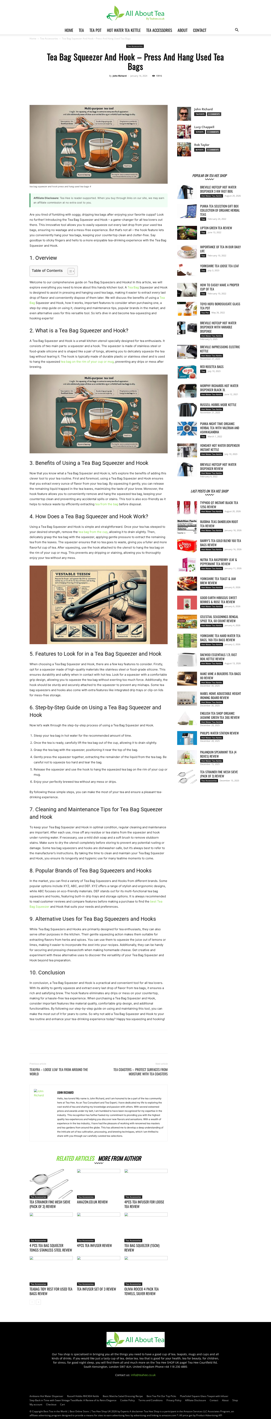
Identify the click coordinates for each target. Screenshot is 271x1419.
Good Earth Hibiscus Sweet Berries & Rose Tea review (218, 599)
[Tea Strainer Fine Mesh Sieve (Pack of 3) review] (51, 1184)
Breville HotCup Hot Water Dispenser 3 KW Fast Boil (218, 189)
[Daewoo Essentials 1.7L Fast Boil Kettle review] (187, 660)
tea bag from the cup (93, 532)
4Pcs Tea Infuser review (94, 1245)
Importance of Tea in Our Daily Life (220, 248)
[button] (236, 30)
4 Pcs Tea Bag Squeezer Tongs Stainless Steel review (51, 1248)
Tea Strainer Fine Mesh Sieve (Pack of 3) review (50, 1204)
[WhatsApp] (156, 92)
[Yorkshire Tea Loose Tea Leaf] (187, 271)
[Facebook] (129, 92)
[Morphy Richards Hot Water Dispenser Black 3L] (187, 391)
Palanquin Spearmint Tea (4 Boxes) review (218, 754)
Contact (199, 30)
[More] (166, 92)
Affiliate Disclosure (195, 1400)
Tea (81, 30)
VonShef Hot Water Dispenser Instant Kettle (220, 447)
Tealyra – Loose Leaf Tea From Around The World (59, 1071)
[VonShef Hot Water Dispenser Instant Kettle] (187, 450)
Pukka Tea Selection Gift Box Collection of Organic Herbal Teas (220, 210)
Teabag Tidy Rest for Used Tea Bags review (51, 1291)
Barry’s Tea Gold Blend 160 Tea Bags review (220, 542)
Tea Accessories (159, 30)
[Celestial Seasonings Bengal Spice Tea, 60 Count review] (187, 622)
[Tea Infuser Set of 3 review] (98, 1271)
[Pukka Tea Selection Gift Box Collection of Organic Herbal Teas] (187, 211)
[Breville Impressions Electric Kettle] (187, 352)
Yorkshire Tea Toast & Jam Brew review (218, 580)
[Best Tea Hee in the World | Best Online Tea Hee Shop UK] (135, 13)
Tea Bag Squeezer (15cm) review (142, 1248)
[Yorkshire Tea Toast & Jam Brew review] (187, 584)
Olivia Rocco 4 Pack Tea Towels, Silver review (141, 1291)
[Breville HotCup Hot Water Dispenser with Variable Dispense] (187, 328)
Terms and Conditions (150, 1400)
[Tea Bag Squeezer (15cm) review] (146, 1227)
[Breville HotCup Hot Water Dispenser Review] (187, 469)
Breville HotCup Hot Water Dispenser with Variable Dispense (218, 327)
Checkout (51, 1404)
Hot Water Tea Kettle (124, 30)
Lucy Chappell (204, 127)
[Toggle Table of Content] (69, 271)
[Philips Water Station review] (187, 738)
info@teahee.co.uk (143, 1375)
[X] (138, 92)
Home (69, 30)
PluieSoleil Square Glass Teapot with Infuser (204, 1396)
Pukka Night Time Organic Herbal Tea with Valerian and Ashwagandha (219, 427)
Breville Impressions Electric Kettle (220, 348)
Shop (235, 1400)
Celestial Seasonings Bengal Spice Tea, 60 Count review (219, 618)
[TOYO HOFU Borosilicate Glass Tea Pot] (187, 309)
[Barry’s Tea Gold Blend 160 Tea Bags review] (187, 546)
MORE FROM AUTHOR (119, 1157)
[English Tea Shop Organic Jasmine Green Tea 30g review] (187, 718)
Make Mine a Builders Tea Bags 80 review (220, 675)
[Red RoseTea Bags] (187, 372)
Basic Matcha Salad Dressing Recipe (123, 1396)
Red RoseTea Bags (212, 366)
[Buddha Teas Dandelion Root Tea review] (187, 527)
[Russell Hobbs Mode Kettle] (187, 410)
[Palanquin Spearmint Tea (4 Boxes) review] (187, 757)
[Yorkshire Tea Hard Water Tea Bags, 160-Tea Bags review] (187, 641)
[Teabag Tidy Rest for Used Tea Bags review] (51, 1271)
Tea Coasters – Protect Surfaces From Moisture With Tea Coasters (140, 1071)
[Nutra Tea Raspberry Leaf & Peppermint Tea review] (187, 565)
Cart (62, 1404)
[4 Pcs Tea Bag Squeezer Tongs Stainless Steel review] (51, 1227)
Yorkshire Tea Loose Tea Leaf (219, 265)
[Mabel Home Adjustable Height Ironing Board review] (187, 698)
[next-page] (38, 1302)
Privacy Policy (173, 1400)
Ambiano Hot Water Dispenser (46, 1396)
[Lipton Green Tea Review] (187, 233)
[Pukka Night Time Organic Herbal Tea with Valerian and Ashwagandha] (187, 429)
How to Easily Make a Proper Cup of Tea (219, 286)
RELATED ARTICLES (75, 1157)
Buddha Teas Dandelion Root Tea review (219, 523)
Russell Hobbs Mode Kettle (218, 404)
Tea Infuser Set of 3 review (96, 1289)
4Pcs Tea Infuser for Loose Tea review (144, 1204)
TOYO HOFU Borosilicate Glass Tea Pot (220, 305)
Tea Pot (95, 30)
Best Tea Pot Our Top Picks (161, 1396)
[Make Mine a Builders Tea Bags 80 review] (187, 679)
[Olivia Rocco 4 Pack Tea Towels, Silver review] (146, 1271)
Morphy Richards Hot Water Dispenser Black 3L (219, 387)
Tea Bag (133, 287)
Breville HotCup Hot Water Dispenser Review (218, 466)
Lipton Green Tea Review (216, 227)
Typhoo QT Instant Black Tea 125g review (219, 504)
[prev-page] (32, 1302)
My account (36, 1404)
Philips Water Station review (219, 733)
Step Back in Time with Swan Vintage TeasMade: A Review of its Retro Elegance (73, 1400)
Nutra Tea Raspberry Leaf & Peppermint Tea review (218, 561)
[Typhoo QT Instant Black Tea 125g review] (187, 508)
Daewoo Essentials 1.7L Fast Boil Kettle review (218, 656)
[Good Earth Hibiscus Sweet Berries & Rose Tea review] (187, 603)
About (182, 30)
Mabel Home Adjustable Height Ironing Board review (220, 695)
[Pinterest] (147, 92)
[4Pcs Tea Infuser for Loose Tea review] (146, 1184)
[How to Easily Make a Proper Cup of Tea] (187, 290)
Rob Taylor (201, 145)
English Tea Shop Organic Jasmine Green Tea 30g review (220, 715)
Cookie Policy (127, 1400)
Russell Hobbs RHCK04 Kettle (83, 1396)
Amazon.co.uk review (92, 1201)
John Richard (120, 75)
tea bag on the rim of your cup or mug (87, 361)
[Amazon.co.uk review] (98, 1184)
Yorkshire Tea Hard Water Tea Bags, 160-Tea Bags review (220, 637)
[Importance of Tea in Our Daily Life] (187, 252)
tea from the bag (106, 504)
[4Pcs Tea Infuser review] (98, 1227)
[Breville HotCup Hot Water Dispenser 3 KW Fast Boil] (187, 192)
